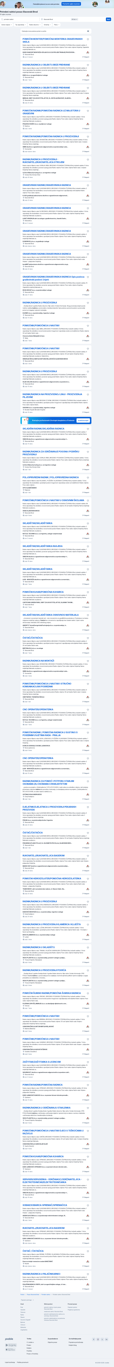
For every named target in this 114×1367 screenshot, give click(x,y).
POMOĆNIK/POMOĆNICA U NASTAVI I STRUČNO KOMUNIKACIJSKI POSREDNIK (47, 685)
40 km (74, 19)
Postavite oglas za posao (71, 4)
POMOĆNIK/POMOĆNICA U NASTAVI (41, 325)
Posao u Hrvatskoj (32, 1354)
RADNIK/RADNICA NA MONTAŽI (38, 660)
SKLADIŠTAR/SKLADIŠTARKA (37, 523)
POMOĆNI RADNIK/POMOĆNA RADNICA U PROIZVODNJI (51, 136)
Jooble (107, 1363)
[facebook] (93, 1339)
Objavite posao (52, 1342)
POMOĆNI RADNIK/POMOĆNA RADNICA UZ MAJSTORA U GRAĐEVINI (51, 112)
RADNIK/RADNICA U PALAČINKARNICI (41, 1274)
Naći (108, 19)
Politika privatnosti (22, 1362)
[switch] (88, 31)
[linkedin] (106, 1339)
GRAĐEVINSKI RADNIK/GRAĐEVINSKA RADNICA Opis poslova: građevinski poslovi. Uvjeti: (54, 278)
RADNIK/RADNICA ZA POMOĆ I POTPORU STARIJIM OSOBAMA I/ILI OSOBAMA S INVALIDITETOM (48, 782)
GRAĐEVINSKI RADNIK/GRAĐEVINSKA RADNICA (47, 185)
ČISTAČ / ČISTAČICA (33, 1251)
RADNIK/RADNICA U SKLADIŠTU (39, 947)
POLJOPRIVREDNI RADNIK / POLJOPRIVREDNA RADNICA (51, 477)
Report (86, 57)
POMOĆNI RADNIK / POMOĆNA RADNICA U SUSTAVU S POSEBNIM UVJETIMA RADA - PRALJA (50, 734)
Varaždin (22, 1310)
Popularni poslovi (72, 1307)
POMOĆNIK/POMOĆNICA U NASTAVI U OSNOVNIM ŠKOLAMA (53, 500)
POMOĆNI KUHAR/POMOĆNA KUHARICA (43, 592)
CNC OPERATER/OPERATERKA (38, 709)
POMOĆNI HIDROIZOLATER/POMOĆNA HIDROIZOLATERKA (52, 878)
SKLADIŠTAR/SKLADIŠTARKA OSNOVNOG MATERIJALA (51, 615)
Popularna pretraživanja (76, 1342)
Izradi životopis (83, 420)
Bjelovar (22, 1322)
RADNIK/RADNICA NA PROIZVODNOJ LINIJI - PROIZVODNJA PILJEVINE (52, 395)
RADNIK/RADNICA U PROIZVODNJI (40, 302)
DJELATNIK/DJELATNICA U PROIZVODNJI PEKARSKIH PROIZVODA (49, 808)
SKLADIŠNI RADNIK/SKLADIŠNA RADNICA (43, 428)
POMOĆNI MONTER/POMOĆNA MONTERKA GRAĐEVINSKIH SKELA (53, 40)
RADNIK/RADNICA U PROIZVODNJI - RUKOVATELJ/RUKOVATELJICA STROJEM (43, 160)
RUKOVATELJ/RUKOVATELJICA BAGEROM (43, 855)
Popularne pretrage (26, 1300)
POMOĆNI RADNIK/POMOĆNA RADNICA (43, 1085)
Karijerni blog (73, 1345)
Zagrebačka (23, 1330)
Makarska (23, 1327)
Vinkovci (22, 1325)
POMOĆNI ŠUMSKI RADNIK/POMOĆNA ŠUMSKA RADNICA (52, 993)
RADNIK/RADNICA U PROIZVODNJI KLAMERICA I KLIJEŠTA (52, 924)
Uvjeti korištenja (10, 1362)
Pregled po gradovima (74, 1310)
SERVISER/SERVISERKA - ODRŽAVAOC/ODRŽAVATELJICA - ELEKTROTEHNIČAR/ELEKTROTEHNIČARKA (52, 1181)
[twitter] (102, 1339)
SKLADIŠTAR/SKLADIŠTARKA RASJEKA (43, 546)
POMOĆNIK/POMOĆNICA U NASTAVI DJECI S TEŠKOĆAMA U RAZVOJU (53, 1132)
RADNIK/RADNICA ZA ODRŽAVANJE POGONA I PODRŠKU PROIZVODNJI (51, 453)
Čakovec (22, 1312)
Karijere (29, 1348)
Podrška (29, 1351)
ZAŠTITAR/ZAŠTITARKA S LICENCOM (42, 1062)
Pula (21, 1307)
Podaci (29, 1345)
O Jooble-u (30, 1342)
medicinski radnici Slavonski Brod (53, 1311)
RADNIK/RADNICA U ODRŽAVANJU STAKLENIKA (46, 1107)
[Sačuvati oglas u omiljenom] (88, 39)
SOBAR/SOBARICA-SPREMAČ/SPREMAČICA (45, 1205)
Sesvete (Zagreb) (25, 1320)
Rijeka (22, 1315)
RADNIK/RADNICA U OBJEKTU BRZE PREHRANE (46, 64)
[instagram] (98, 1339)
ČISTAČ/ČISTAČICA (33, 638)
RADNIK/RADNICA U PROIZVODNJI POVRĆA (44, 970)
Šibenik (22, 1317)
